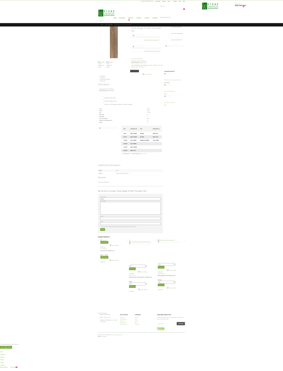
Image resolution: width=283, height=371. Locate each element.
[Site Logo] (211, 6)
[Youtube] (107, 1)
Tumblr (115, 338)
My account (122, 320)
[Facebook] (99, 1)
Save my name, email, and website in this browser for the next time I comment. (119, 226)
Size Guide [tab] (102, 77)
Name (102, 216)
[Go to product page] (174, 76)
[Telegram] (118, 1)
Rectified (141, 67)
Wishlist (175, 1)
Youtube (107, 338)
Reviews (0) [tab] (102, 81)
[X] (102, 1)
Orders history (123, 322)
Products (130, 18)
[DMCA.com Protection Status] (160, 328)
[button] (1, 349)
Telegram (117, 338)
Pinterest (104, 338)
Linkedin (112, 338)
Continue (9, 347)
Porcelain (150, 65)
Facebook (131, 71)
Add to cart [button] (132, 268)
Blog (169, 1)
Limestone (160, 273)
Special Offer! (163, 17)
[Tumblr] (115, 1)
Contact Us (137, 324)
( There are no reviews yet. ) (137, 58)
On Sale (169, 17)
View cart (3, 347)
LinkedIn (134, 71)
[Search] (185, 6)
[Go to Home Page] (98, 25)
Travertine (104, 248)
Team (136, 319)
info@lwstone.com (107, 317)
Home (115, 18)
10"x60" (158, 65)
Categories (122, 18)
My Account (158, 1)
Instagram (109, 338)
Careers (136, 320)
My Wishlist (122, 317)
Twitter (133, 71)
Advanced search (123, 324)
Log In (183, 1)
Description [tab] (102, 76)
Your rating (103, 196)
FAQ (136, 322)
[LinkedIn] (112, 1)
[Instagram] (110, 1)
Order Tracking (123, 319)
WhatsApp (137, 71)
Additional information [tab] (105, 79)
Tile (153, 65)
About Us (164, 1)
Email (136, 71)
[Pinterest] (104, 1)
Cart (180, 1)
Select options (104, 242)
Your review (103, 201)
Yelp (120, 338)
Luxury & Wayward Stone (117, 334)
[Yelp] (120, 1)
